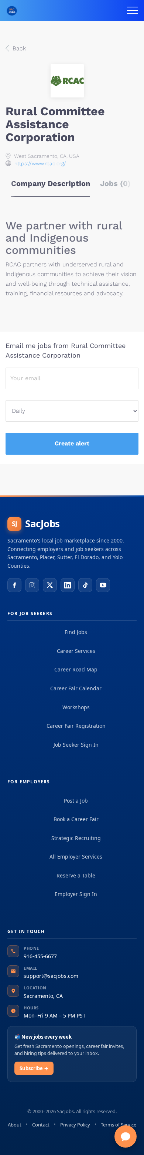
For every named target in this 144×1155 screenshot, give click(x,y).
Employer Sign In (76, 893)
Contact (40, 1124)
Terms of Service (118, 1124)
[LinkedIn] (68, 585)
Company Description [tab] (50, 183)
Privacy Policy (75, 1124)
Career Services (76, 650)
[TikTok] (85, 585)
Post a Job (76, 800)
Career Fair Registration (76, 725)
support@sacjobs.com (51, 975)
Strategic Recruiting (76, 838)
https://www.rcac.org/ (40, 163)
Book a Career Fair (76, 819)
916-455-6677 (40, 956)
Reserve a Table (75, 875)
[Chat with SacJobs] (125, 1136)
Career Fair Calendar (76, 688)
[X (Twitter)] (50, 585)
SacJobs (36, 523)
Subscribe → (34, 1068)
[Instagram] (32, 585)
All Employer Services (75, 856)
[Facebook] (14, 585)
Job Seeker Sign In (76, 744)
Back (18, 48)
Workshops (76, 707)
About (14, 1124)
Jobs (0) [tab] (115, 183)
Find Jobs (76, 631)
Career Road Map (75, 669)
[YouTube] (103, 585)
